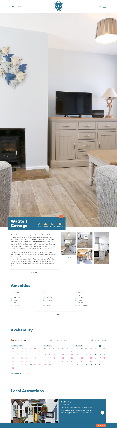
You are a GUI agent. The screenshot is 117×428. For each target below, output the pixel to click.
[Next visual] (102, 413)
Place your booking (100, 340)
